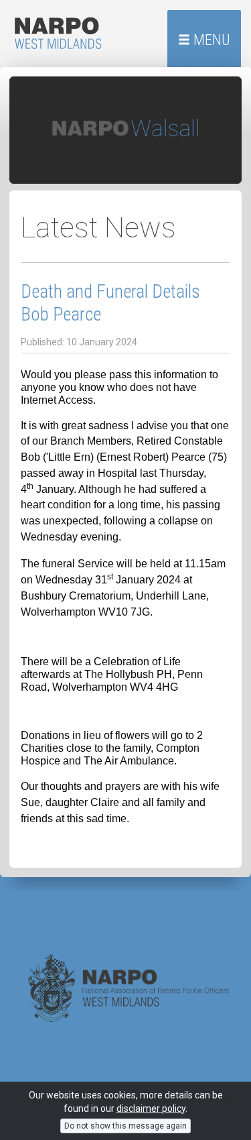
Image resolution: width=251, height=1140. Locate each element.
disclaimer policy (150, 1108)
